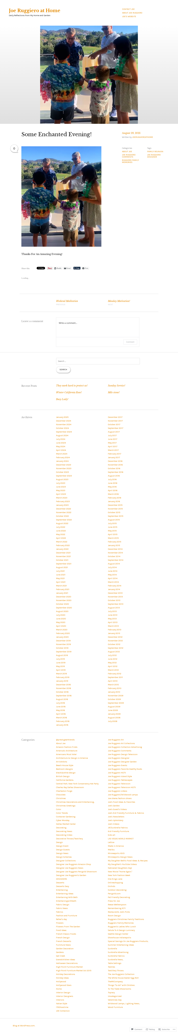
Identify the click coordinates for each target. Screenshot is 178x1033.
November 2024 (63, 424)
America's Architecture (66, 750)
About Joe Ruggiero (132, 13)
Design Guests (63, 849)
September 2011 (115, 677)
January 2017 (114, 457)
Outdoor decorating (117, 890)
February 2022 (63, 545)
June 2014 (112, 571)
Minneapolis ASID (116, 853)
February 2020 (63, 633)
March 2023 (61, 497)
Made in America (116, 846)
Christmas (61, 798)
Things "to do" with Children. (121, 985)
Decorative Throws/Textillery (69, 838)
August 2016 (114, 475)
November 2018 (63, 688)
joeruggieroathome (142, 137)
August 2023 (62, 479)
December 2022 (63, 508)
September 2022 (64, 519)
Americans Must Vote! (66, 754)
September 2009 (116, 703)
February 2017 (114, 454)
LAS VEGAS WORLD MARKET (121, 838)
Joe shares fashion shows (120, 798)
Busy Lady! (62, 399)
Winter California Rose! (69, 392)
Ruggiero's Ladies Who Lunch (122, 926)
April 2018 (61, 714)
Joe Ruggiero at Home (34, 10)
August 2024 (62, 435)
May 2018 (60, 710)
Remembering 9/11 (117, 908)
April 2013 (112, 622)
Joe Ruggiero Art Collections (121, 743)
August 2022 (62, 523)
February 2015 (114, 541)
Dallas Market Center (66, 824)
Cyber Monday (62, 820)
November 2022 (63, 512)
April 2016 (112, 490)
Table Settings (114, 963)
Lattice (111, 842)
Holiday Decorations (65, 974)
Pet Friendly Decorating (119, 897)
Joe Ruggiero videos (117, 791)
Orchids (111, 886)
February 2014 (114, 585)
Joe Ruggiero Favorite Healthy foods (125, 769)
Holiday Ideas (62, 978)
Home (59, 989)
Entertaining (62, 890)
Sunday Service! (116, 385)
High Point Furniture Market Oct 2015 (73, 970)
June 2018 (61, 706)
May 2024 (60, 446)
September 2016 (115, 472)
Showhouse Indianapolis (119, 937)
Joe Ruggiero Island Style (120, 776)
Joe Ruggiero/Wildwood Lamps (123, 794)
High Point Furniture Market (69, 967)
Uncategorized (115, 996)
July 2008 (112, 721)
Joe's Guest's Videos (117, 809)
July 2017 (112, 435)
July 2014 (112, 567)
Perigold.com (114, 893)
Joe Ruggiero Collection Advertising (125, 747)
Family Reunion (155, 151)
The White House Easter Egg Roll (123, 978)
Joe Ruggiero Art (116, 739)
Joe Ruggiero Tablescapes (120, 780)
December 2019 (63, 640)
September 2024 (64, 432)
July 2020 (60, 615)
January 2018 (62, 725)
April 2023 (61, 494)
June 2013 (112, 615)
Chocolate (60, 794)
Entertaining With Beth (67, 897)
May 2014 (112, 574)
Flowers (59, 923)
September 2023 (64, 475)
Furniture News (63, 945)
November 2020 (63, 600)
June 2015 (112, 527)
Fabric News (62, 908)
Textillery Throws (116, 970)
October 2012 (114, 644)
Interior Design (63, 992)
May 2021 (60, 578)
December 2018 (63, 684)
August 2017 (114, 432)
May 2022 (60, 534)
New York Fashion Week (119, 875)
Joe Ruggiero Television (119, 783)
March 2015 (113, 538)
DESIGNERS (61, 879)
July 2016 (112, 479)
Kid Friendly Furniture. (118, 831)
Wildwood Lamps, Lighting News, (124, 1003)
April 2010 (113, 681)
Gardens (60, 952)
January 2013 (114, 633)
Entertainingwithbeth (66, 901)
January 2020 (62, 637)
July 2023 (60, 483)
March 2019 (61, 673)
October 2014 (114, 556)
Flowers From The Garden (68, 926)
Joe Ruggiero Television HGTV (122, 787)
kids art (111, 835)
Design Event (62, 846)
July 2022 (60, 527)
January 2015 (114, 545)
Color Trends (62, 813)
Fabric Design (62, 904)
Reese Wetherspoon (117, 904)
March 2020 (61, 629)
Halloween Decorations (67, 963)
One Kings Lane (115, 879)
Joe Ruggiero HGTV (117, 772)
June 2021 (60, 574)
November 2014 (115, 552)
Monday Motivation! (119, 303)
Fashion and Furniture (66, 915)
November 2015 (115, 508)
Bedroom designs (64, 769)
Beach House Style (64, 765)
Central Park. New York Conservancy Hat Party (77, 783)
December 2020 (63, 596)
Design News (62, 853)
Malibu (111, 849)
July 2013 (112, 611)
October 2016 (114, 468)
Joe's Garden (114, 805)
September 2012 (115, 648)
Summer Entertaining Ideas (121, 945)
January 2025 (62, 417)
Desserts (60, 882)
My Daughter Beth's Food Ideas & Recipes (128, 860)
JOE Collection (63, 1011)
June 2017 (112, 439)
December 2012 (115, 637)
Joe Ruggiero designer (154, 155)
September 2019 (63, 651)
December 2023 (63, 465)
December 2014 (115, 549)
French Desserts (63, 941)
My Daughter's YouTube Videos (122, 864)
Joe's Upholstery (115, 820)
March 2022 (61, 541)
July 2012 (112, 655)
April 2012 (112, 666)
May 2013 (112, 618)
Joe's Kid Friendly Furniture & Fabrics (126, 813)
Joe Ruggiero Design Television (122, 754)
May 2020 (60, 622)
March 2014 (113, 582)
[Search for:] (98, 361)
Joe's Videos (113, 824)
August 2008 (114, 717)
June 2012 (112, 659)
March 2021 (61, 585)
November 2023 (63, 468)
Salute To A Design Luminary (121, 930)
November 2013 (115, 596)
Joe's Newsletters (116, 816)
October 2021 (62, 560)
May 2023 (60, 490)
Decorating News (64, 831)
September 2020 (64, 607)
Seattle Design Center (118, 934)
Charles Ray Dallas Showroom (70, 787)
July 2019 (60, 659)
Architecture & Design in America (72, 758)
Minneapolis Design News (120, 857)
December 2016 (115, 461)
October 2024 (62, 428)
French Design (63, 937)
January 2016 (114, 501)
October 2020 (62, 604)
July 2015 (112, 523)
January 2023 (62, 505)
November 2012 (115, 640)
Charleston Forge (64, 791)
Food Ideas (61, 930)
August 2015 (114, 519)
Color (58, 809)
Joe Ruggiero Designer (118, 758)
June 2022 (61, 530)
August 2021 (62, 567)
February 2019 (62, 677)
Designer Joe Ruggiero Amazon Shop (73, 864)
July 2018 (60, 703)
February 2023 (63, 501)
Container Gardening (65, 816)
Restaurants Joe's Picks (119, 912)
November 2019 (63, 644)
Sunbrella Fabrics (116, 956)
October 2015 (114, 512)
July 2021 (60, 571)
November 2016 (115, 465)
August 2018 (62, 699)
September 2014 (115, 560)
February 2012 (114, 673)
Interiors (60, 1000)
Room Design (114, 915)
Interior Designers (64, 996)
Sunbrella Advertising (118, 952)
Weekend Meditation (67, 303)
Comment (130, 342)
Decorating (61, 827)
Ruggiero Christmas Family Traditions (126, 919)
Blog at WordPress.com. (24, 1025)
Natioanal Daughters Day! (120, 868)
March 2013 (113, 626)
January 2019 (62, 681)
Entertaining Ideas (64, 893)
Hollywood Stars (63, 985)
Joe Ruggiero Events (117, 765)
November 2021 (63, 556)
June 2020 (61, 618)
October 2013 (114, 600)
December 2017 (115, 417)
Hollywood (61, 981)
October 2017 (114, 424)
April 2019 (61, 670)
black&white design (65, 772)
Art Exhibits (61, 761)
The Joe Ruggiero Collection (121, 974)
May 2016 (112, 486)
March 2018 (61, 717)
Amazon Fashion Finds (66, 747)
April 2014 (112, 578)
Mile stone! (114, 392)
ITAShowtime (62, 1007)
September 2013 (115, 604)
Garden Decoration (64, 948)
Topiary (111, 992)
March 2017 (113, 450)
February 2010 (114, 688)
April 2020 (61, 626)
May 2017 (112, 443)
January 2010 (114, 692)
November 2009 (115, 695)
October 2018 (62, 692)
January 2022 (62, 549)
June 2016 (112, 483)
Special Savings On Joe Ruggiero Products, (128, 941)
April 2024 (61, 450)
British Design (63, 776)
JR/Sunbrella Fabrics (118, 827)
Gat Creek (60, 956)
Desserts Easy (62, 886)
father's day (61, 919)
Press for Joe (114, 901)
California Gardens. (65, 780)
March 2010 (113, 684)
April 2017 (112, 446)
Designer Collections (66, 860)
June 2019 (60, 662)
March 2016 (113, 494)
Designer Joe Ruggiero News (69, 868)
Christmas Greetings (65, 805)
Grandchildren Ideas (65, 959)
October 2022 (62, 516)
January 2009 (114, 714)
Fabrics (59, 912)
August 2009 (114, 706)
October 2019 (62, 648)
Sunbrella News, (115, 959)
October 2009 (114, 699)
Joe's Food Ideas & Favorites (121, 802)
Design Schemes (64, 857)
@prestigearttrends (65, 739)
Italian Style (61, 1003)
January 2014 (114, 589)
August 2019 (62, 655)
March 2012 (113, 670)
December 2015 (115, 505)
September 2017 (115, 428)
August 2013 (114, 607)
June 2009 (113, 710)
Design (59, 842)
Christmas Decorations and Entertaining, (75, 802)
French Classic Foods (66, 934)
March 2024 (61, 454)
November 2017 (115, 421)
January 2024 (62, 461)
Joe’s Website (129, 16)
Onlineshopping (115, 882)
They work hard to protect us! (72, 385)
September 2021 (63, 563)
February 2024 (63, 457)
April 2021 (61, 582)
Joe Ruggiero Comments (129, 155)
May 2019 (60, 666)
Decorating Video (64, 835)
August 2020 (62, 611)
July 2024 (60, 439)
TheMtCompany (115, 981)
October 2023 (62, 472)
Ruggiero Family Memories (130, 161)
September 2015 (115, 516)
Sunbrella (112, 948)
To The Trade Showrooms (119, 989)
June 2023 (61, 486)
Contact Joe (128, 9)
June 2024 (61, 443)
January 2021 (62, 593)
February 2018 (62, 721)
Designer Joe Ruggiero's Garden (71, 875)
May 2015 (112, 530)
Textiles (111, 967)
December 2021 (63, 552)
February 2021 (62, 589)
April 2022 (61, 538)
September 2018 (64, 695)
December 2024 (63, 421)
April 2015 (112, 534)
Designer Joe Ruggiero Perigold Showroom (76, 871)
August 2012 (114, 651)
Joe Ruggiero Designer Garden (122, 761)
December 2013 (115, 593)
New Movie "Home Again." (120, 871)
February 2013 (114, 629)
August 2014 (114, 563)
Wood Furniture (115, 1007)
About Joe (127, 151)
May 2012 (112, 662)
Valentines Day (114, 1000)
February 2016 (114, 497)
